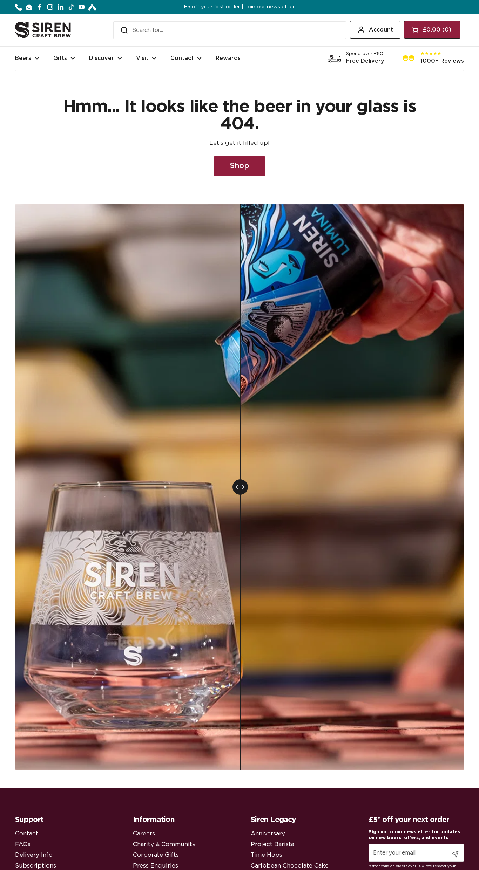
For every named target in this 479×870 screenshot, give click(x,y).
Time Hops (266, 855)
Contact (26, 833)
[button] (432, 30)
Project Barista (272, 844)
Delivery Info (34, 855)
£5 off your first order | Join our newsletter (239, 7)
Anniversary (268, 833)
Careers (144, 833)
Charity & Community (164, 844)
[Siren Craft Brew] (43, 30)
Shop (239, 166)
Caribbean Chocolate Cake (290, 866)
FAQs (23, 844)
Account (381, 30)
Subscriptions (35, 866)
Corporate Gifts (156, 855)
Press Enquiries (155, 866)
